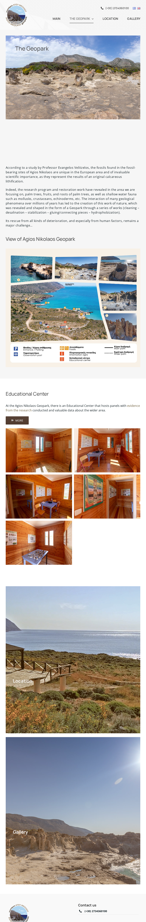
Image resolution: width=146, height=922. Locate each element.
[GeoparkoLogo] (16, 4)
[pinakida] (73, 250)
